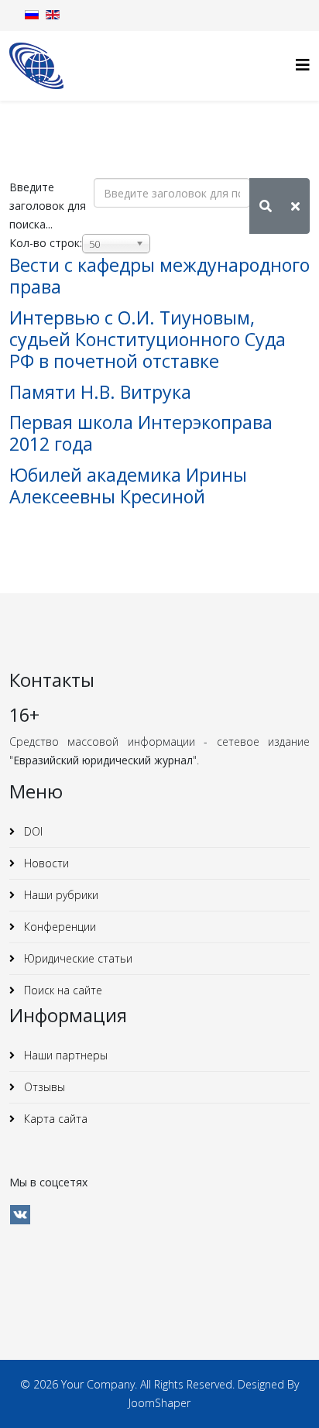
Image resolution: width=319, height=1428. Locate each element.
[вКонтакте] (20, 1214)
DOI (32, 831)
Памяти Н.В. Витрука (100, 391)
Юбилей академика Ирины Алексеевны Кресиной (128, 485)
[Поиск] (265, 206)
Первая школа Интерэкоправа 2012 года (141, 433)
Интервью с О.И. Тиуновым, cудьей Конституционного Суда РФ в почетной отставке (147, 339)
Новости (45, 863)
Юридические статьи (76, 958)
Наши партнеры (64, 1055)
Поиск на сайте (61, 990)
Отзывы (43, 1087)
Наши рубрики (59, 894)
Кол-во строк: (45, 242)
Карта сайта (54, 1118)
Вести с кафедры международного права (159, 275)
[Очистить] (295, 206)
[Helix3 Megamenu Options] (303, 64)
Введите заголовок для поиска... (47, 206)
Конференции (58, 926)
